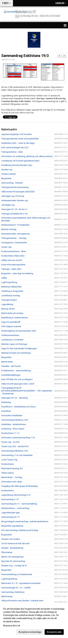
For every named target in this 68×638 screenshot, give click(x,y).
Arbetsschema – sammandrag (15, 508)
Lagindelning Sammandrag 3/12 (16, 495)
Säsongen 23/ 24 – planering (14, 398)
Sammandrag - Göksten (12, 183)
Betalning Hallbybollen (11, 286)
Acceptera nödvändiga (30, 632)
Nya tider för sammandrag (13, 561)
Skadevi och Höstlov (10, 539)
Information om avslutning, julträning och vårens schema (27, 156)
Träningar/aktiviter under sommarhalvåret (20, 138)
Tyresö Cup (6, 247)
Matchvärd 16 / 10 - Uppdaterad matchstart (20, 583)
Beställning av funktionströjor (14, 317)
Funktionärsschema (10, 335)
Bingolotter (6, 178)
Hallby (4, 278)
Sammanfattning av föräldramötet (16, 574)
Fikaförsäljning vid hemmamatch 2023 (18, 331)
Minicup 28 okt (8, 309)
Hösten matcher (8, 174)
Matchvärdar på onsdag (12, 313)
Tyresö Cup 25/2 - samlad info (15, 446)
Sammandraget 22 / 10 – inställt (15, 587)
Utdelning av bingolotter (12, 291)
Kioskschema (7, 464)
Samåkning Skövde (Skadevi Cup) (16, 165)
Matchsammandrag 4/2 (12, 468)
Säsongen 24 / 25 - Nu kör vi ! (14, 209)
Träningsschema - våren (12, 152)
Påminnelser (6, 552)
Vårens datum (7, 473)
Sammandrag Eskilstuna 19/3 (25, 56)
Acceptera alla (54, 632)
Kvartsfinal (6, 411)
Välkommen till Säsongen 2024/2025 (18, 191)
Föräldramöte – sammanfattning (16, 370)
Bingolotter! (6, 534)
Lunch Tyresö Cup (9, 459)
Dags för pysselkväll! (10, 322)
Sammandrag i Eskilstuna (12, 592)
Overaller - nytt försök (11, 366)
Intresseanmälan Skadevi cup (14, 200)
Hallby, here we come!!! (11, 260)
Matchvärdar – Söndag (11, 477)
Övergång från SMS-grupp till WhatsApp (19, 486)
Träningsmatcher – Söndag (13, 238)
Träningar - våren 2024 (11, 269)
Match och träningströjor (12, 557)
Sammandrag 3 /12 (10, 499)
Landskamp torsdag (10, 295)
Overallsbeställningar (10, 375)
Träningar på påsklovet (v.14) (14, 214)
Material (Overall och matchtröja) (16, 353)
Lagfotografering (9, 282)
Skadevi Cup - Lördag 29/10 (14, 565)
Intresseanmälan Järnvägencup (15, 234)
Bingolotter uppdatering (12, 526)
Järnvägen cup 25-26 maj (12, 196)
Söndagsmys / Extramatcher (14, 242)
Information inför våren (11, 482)
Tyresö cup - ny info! (10, 442)
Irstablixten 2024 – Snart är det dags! (18, 143)
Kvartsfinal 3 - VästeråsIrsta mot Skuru (18, 406)
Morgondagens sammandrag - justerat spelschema (24, 521)
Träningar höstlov (9, 300)
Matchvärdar (7, 362)
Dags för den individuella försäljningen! (19, 348)
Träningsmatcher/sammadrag (14, 187)
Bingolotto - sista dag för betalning (17, 273)
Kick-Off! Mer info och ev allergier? (17, 379)
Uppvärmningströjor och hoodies (16, 134)
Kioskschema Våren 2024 (12, 256)
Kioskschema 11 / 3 (10, 433)
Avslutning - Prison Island (12, 429)
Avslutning (6, 402)
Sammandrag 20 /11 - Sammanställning (19, 504)
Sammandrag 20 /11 (10, 517)
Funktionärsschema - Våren (13, 251)
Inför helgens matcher (11, 326)
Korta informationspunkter (13, 264)
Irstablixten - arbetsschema (13, 424)
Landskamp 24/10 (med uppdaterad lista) (20, 161)
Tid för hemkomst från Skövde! (15, 543)
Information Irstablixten (11, 415)
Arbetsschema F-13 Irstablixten (15, 225)
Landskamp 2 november (12, 339)
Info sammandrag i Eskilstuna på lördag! (19, 530)
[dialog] (34, 620)
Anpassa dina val (11, 625)
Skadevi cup (6, 169)
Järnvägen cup (8, 205)
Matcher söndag (8, 229)
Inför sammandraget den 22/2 (14, 147)
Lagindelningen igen (10, 512)
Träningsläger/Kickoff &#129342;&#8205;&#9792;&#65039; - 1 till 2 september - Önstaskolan (26, 391)
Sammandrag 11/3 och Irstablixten (17, 455)
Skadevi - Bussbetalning (12, 548)
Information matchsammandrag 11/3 (18, 437)
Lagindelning (7, 304)
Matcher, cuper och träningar (14, 344)
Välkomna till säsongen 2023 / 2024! (17, 384)
